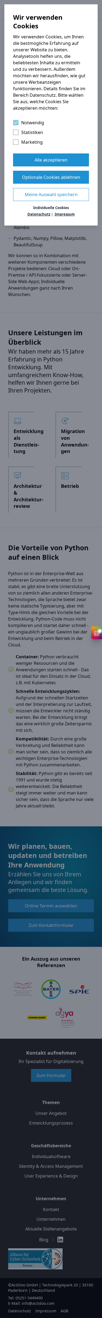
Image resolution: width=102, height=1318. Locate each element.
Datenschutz (38, 214)
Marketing (32, 142)
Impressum (65, 214)
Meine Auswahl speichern (51, 194)
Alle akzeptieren (51, 160)
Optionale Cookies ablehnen (51, 177)
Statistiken (32, 132)
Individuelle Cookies (51, 207)
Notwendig (32, 122)
